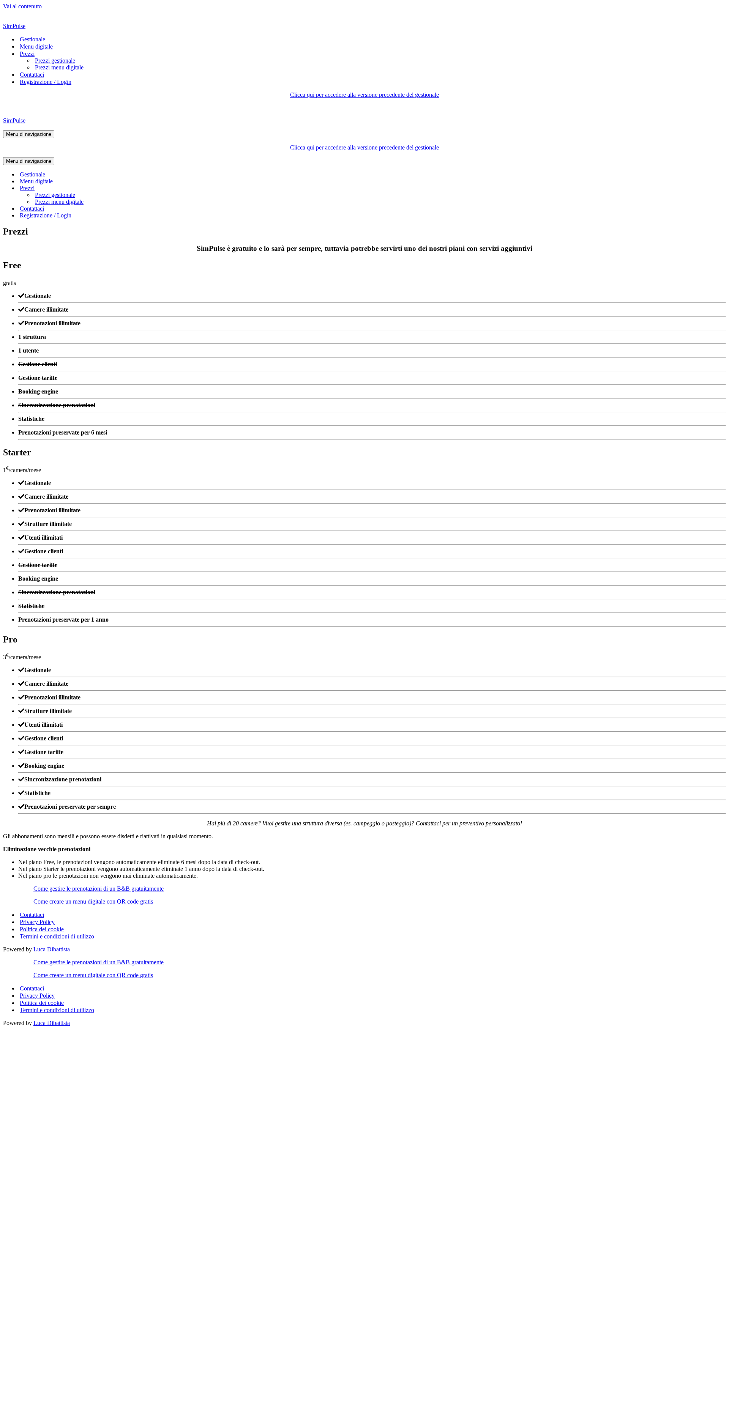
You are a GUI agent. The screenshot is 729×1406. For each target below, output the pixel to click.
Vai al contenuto (22, 6)
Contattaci (32, 74)
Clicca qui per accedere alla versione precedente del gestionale (364, 94)
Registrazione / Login (45, 82)
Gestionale (32, 39)
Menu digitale (36, 46)
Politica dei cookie (42, 929)
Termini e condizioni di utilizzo (57, 936)
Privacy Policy (37, 922)
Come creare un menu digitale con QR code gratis (93, 901)
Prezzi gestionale (55, 60)
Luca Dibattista (51, 949)
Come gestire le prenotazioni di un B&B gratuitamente (98, 888)
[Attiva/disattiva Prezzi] (136, 188)
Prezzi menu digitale (59, 67)
